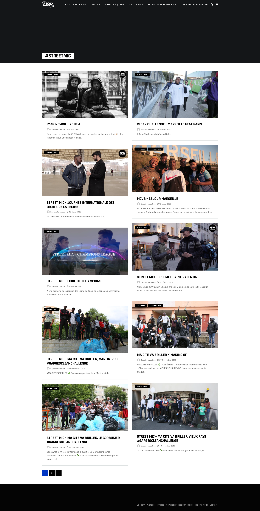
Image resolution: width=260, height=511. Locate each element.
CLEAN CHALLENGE (74, 4)
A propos (151, 505)
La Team (141, 505)
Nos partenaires (185, 505)
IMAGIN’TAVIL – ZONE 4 (63, 124)
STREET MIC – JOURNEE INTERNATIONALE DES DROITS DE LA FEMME (81, 204)
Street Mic (142, 74)
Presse (161, 505)
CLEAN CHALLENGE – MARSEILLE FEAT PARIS (169, 124)
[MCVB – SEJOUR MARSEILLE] (175, 168)
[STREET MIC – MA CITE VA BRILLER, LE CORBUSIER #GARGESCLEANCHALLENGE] (85, 407)
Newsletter (171, 505)
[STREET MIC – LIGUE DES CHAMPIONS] (85, 251)
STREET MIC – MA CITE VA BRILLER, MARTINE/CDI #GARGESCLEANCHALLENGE (83, 361)
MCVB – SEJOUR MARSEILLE (157, 198)
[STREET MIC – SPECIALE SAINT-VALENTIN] (175, 247)
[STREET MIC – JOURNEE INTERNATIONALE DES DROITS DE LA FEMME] (85, 172)
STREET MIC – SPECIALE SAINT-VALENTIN (167, 277)
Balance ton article (161, 4)
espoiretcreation (57, 129)
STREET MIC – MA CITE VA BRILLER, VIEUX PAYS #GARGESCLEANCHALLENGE (171, 438)
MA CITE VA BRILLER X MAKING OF (162, 354)
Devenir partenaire (194, 4)
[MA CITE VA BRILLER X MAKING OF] (175, 324)
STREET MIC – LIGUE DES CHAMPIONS (74, 281)
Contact (213, 505)
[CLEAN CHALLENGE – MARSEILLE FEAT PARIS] (175, 94)
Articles (135, 4)
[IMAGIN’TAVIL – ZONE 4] (85, 94)
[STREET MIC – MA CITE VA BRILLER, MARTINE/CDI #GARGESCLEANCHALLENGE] (85, 329)
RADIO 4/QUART (114, 4)
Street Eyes (52, 74)
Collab (95, 4)
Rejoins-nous (201, 505)
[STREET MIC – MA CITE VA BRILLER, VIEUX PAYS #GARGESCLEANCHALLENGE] (175, 406)
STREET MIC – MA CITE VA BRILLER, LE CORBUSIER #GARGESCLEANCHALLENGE (83, 440)
